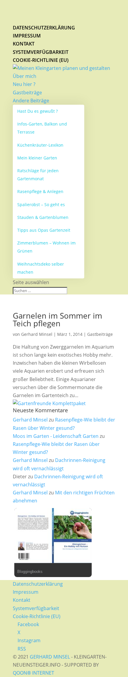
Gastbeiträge (27, 92)
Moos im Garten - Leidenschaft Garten (56, 436)
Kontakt (24, 43)
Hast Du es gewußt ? (37, 111)
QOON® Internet (33, 673)
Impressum (27, 35)
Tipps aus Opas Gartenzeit (43, 230)
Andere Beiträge (31, 100)
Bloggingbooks (30, 571)
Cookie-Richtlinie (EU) (40, 60)
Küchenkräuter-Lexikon (40, 145)
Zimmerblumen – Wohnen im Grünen (46, 247)
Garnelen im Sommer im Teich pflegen (57, 319)
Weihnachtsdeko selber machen (40, 268)
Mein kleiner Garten (37, 158)
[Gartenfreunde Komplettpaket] (49, 403)
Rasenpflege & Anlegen (40, 191)
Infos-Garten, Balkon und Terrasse (42, 128)
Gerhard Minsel (36, 334)
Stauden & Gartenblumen (42, 217)
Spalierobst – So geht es (41, 204)
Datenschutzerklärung (44, 27)
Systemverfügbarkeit (40, 52)
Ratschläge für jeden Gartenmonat (38, 174)
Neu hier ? (24, 84)
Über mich (24, 76)
